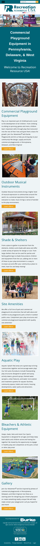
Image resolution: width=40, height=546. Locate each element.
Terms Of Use (27, 543)
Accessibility (7, 543)
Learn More (8, 149)
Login (34, 543)
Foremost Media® (29, 524)
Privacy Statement (17, 543)
